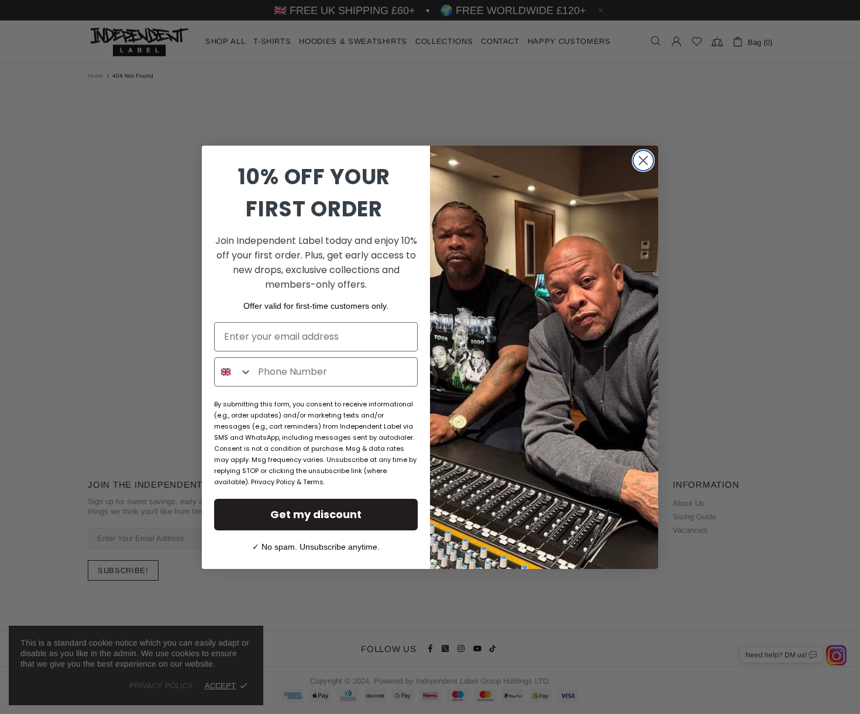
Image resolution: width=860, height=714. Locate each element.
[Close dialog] (643, 160)
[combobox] (233, 372)
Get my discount (316, 514)
